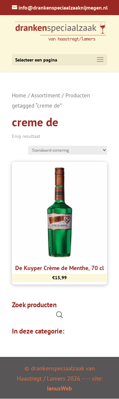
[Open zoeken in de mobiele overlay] (59, 315)
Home (19, 95)
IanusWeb (59, 388)
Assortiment (45, 95)
